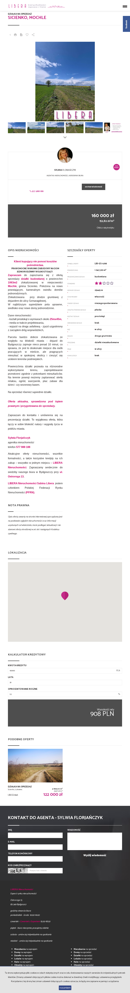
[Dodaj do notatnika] (27, 35)
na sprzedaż (85, 949)
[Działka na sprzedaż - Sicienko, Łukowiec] (35, 773)
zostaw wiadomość (93, 186)
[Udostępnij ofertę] (33, 35)
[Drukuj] (15, 35)
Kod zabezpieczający (20, 865)
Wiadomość (74, 830)
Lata (10, 677)
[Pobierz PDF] (21, 35)
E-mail (11, 842)
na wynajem (25, 949)
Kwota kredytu (17, 665)
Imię (10, 830)
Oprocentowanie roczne (22, 689)
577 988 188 (37, 191)
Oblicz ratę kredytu (105, 228)
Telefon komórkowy (20, 853)
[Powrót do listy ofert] (10, 35)
